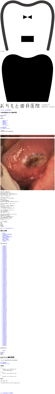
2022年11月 (5, 296)
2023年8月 (4, 286)
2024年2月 (4, 279)
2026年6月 (4, 248)
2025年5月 (4, 262)
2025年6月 (4, 261)
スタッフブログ (6, 124)
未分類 (4, 350)
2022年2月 (4, 306)
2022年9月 (4, 298)
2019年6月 (4, 342)
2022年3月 (4, 305)
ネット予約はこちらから (5, 128)
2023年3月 (4, 291)
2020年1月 (4, 334)
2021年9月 (4, 311)
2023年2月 (4, 292)
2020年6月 (4, 328)
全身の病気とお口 (6, 237)
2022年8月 (4, 299)
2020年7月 (4, 327)
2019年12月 (5, 335)
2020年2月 (4, 333)
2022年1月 (4, 307)
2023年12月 (5, 281)
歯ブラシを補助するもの (7, 236)
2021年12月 (5, 308)
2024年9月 (4, 271)
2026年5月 (4, 249)
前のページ (2, 228)
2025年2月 (4, 266)
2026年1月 (4, 253)
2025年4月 (4, 263)
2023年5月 (4, 289)
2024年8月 (4, 272)
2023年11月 (5, 282)
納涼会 (4, 233)
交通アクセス (5, 122)
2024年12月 (5, 268)
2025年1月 (4, 267)
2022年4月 (4, 304)
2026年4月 (4, 250)
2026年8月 (4, 245)
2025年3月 (4, 264)
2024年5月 (4, 276)
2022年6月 (4, 301)
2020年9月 (4, 325)
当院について (5, 120)
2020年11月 (5, 323)
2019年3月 (4, 345)
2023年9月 (4, 285)
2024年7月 (4, 273)
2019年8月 (4, 339)
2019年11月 (5, 336)
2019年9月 (4, 338)
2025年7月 (4, 260)
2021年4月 (4, 317)
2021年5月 (4, 316)
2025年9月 (4, 258)
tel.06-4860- (3, 115)
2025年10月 (5, 257)
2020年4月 (4, 330)
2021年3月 (4, 318)
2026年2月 (4, 252)
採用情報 (4, 123)
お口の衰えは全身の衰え (7, 234)
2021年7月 (4, 314)
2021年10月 (5, 310)
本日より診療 (5, 238)
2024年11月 (5, 269)
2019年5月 (4, 343)
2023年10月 (5, 283)
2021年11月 (5, 309)
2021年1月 (4, 320)
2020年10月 (5, 324)
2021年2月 (4, 319)
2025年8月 (4, 259)
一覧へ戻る (7, 228)
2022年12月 (5, 295)
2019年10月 (5, 337)
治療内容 (4, 121)
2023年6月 (4, 288)
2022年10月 (5, 297)
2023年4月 (4, 290)
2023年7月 (4, 287)
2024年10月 (5, 270)
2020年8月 (4, 326)
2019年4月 (4, 344)
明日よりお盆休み (6, 239)
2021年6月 (4, 315)
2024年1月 (4, 280)
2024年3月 (4, 278)
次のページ (11, 228)
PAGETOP (2, 352)
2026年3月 (4, 251)
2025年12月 (5, 254)
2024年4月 (4, 277)
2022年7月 (4, 300)
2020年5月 (4, 329)
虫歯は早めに (5, 235)
